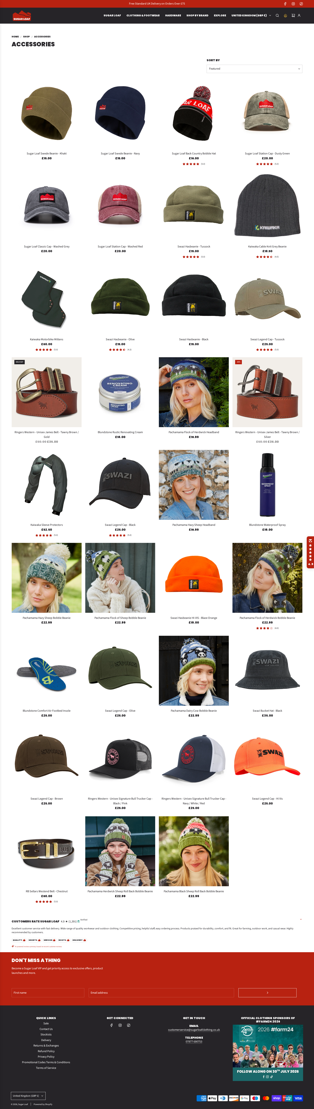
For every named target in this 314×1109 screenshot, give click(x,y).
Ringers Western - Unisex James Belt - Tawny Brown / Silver (267, 434)
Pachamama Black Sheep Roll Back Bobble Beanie (194, 891)
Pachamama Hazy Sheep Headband (193, 525)
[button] (310, 552)
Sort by (213, 60)
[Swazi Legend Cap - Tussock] (267, 299)
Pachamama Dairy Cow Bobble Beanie (194, 711)
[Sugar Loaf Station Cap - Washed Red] (120, 206)
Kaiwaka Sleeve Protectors (47, 525)
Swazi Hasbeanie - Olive (120, 339)
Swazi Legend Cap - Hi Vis (267, 799)
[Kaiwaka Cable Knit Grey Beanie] (267, 206)
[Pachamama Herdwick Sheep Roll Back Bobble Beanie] (120, 851)
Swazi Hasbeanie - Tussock (194, 247)
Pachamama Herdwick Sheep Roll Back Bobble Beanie (120, 891)
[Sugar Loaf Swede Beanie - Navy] (120, 113)
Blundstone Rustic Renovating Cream (120, 432)
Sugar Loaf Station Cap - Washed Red (120, 247)
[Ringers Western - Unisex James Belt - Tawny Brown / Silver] (267, 392)
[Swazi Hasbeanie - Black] (194, 299)
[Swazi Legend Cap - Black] (120, 485)
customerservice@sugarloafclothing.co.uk (194, 1030)
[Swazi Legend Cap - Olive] (120, 671)
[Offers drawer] (285, 15)
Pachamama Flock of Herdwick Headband (194, 432)
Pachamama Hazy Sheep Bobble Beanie (47, 618)
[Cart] (293, 15)
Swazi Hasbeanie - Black (193, 339)
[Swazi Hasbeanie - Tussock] (194, 206)
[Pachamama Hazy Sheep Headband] (194, 485)
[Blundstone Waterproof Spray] (267, 485)
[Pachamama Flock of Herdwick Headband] (194, 392)
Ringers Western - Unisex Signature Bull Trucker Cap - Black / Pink (120, 801)
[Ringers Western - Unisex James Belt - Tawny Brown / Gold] (47, 392)
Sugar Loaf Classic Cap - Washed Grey (46, 247)
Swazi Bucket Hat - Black (267, 711)
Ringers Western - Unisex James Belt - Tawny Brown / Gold (47, 434)
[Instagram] (293, 4)
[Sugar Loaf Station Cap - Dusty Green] (267, 113)
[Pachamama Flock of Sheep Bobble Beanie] (120, 578)
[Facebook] (285, 4)
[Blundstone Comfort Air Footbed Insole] (47, 671)
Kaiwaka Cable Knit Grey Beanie (267, 247)
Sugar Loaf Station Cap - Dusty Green (267, 154)
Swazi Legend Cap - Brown (47, 799)
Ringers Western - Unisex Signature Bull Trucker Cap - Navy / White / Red (194, 801)
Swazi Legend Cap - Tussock (267, 339)
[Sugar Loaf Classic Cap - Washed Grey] (47, 206)
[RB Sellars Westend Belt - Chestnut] (47, 851)
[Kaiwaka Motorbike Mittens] (47, 299)
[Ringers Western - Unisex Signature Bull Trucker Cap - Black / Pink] (120, 759)
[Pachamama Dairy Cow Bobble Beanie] (194, 671)
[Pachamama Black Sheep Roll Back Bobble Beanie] (194, 851)
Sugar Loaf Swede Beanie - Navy (120, 154)
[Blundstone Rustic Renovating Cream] (120, 392)
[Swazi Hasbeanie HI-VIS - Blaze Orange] (194, 578)
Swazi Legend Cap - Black (120, 525)
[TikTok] (301, 4)
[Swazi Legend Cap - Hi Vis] (267, 759)
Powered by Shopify (43, 1104)
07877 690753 (194, 1042)
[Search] (277, 15)
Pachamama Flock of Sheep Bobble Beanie (120, 618)
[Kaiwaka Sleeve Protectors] (47, 485)
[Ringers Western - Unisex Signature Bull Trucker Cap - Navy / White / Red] (194, 759)
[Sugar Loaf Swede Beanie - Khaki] (47, 113)
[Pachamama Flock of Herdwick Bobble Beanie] (267, 578)
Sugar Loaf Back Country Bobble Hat (194, 154)
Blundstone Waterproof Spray (267, 525)
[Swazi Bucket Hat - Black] (267, 671)
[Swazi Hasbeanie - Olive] (120, 299)
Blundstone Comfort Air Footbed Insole (47, 711)
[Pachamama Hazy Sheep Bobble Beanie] (47, 578)
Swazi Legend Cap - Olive (120, 711)
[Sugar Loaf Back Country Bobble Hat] (194, 113)
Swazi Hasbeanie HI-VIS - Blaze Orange (193, 618)
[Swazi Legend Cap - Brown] (47, 759)
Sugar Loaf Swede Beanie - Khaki (47, 154)
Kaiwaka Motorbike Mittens (46, 339)
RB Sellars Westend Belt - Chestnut (47, 891)
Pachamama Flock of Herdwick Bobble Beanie (267, 618)
